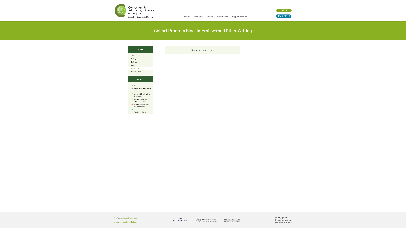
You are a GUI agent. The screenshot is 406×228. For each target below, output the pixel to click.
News (210, 16)
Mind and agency (136, 71)
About (186, 16)
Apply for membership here (125, 222)
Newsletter (284, 16)
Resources (222, 16)
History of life (135, 68)
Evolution (134, 62)
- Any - (133, 56)
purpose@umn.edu (129, 218)
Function (133, 65)
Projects (198, 16)
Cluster (140, 79)
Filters (140, 49)
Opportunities (239, 16)
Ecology (133, 59)
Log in (284, 10)
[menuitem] (186, 16)
